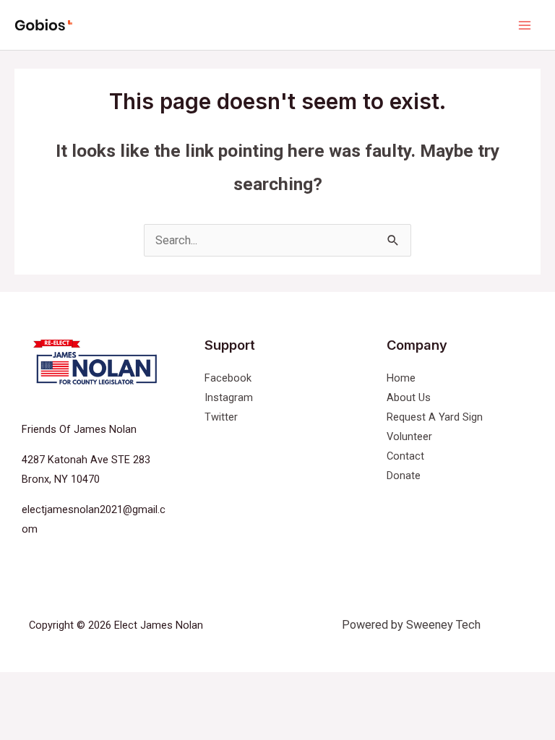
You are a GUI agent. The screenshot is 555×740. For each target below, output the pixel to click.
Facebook (228, 377)
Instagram (229, 397)
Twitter (221, 416)
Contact (405, 455)
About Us (409, 397)
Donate (404, 475)
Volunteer (409, 436)
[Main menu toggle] (524, 25)
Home (401, 377)
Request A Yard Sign (435, 416)
